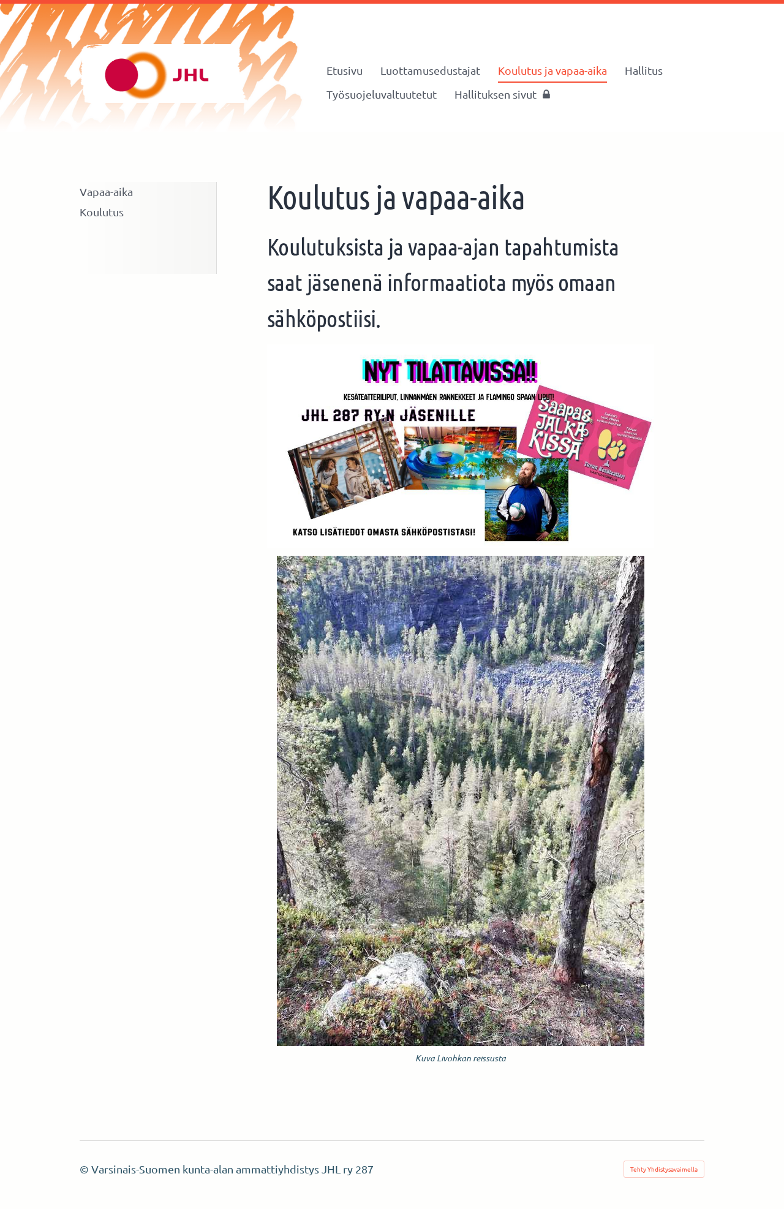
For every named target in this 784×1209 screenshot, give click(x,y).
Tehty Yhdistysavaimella (664, 1168)
